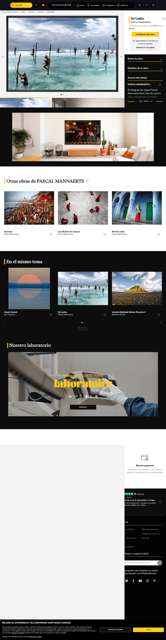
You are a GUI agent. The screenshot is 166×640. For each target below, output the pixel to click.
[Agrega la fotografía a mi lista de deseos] (164, 19)
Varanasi (8, 232)
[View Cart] (153, 5)
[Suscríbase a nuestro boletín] (159, 562)
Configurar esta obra (145, 35)
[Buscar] (12, 5)
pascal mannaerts (141, 22)
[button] (3, 56)
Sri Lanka (62, 312)
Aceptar (148, 629)
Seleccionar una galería (145, 48)
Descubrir (83, 407)
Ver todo (83, 328)
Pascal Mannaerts (11, 234)
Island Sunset (10, 312)
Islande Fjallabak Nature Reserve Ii (129, 312)
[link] (63, 5)
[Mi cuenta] (139, 5)
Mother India (118, 232)
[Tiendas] (36, 5)
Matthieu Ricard (118, 315)
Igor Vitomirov (10, 315)
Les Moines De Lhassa (69, 232)
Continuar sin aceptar (115, 629)
